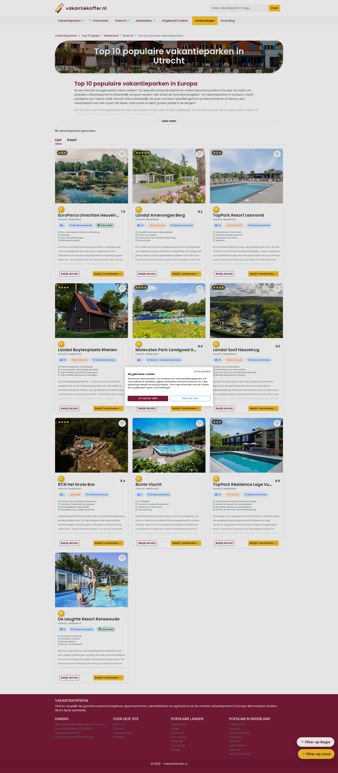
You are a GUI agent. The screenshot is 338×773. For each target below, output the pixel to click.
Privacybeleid (202, 371)
